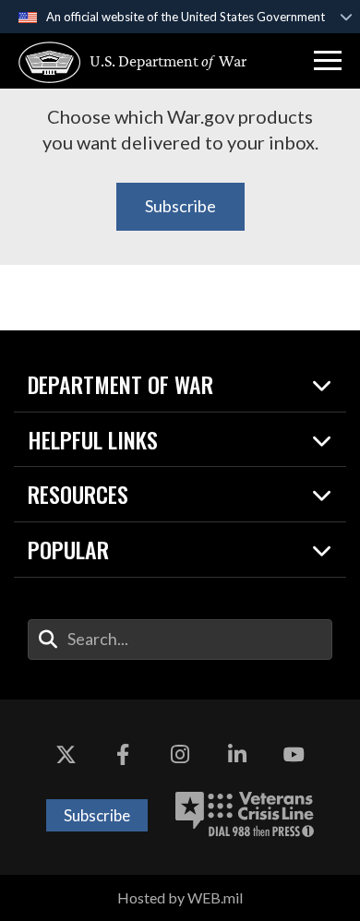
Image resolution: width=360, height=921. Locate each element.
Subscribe (180, 206)
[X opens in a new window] (66, 755)
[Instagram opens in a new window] (180, 755)
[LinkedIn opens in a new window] (237, 755)
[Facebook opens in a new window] (123, 755)
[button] (328, 61)
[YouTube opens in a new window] (293, 755)
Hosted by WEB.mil (180, 897)
